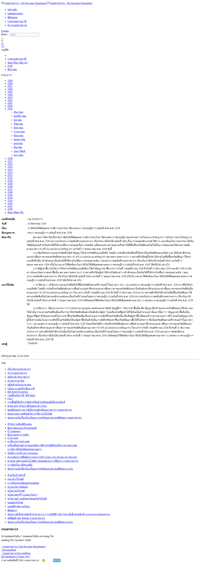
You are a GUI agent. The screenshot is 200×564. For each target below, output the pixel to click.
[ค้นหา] (2, 38)
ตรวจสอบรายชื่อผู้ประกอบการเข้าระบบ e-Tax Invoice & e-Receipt (42, 457)
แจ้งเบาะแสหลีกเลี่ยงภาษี (21, 388)
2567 (10, 86)
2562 (10, 100)
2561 (10, 103)
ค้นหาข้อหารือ (15, 212)
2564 (10, 94)
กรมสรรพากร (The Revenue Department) (23, 546)
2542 (10, 203)
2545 (10, 195)
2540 (10, 209)
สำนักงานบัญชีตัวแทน (20, 424)
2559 (10, 66)
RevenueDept (8, 550)
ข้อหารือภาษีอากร (18, 62)
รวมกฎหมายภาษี (17, 21)
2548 (10, 186)
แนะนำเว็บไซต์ (16, 479)
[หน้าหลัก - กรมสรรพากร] (46, 3)
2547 (10, 189)
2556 (10, 164)
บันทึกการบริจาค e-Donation (23, 453)
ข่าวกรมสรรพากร (17, 25)
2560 (10, 106)
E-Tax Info (13, 438)
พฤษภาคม (19, 139)
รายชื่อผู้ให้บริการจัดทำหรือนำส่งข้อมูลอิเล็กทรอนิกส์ (36, 402)
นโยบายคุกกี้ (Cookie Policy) (23, 494)
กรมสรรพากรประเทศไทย (15, 553)
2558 (10, 158)
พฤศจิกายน (20, 116)
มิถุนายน (18, 135)
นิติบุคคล (12, 17)
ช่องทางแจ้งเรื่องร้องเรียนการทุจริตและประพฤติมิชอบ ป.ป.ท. (40, 522)
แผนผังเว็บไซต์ (15, 502)
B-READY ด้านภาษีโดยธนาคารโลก (27, 406)
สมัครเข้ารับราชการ (19, 377)
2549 (10, 183)
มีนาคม (18, 147)
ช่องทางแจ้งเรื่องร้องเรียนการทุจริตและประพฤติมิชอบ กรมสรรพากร (45, 417)
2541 (10, 206)
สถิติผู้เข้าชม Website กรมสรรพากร (26, 518)
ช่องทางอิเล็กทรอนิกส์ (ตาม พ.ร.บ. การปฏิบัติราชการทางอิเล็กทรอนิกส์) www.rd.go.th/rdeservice (59, 514)
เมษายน (18, 143)
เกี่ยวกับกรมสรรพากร (19, 369)
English (5, 31)
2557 (10, 161)
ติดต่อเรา (12, 510)
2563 (10, 97)
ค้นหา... (5, 34)
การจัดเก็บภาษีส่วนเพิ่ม (20, 465)
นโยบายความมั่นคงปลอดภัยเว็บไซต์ (27, 498)
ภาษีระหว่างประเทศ (18, 441)
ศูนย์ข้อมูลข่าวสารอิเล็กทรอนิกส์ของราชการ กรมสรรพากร (40, 410)
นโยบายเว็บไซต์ (16, 490)
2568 (10, 83)
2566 (10, 89)
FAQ (10, 398)
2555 (10, 166)
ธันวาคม (18, 112)
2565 (10, 91)
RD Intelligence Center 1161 (15, 556)
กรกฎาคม (19, 131)
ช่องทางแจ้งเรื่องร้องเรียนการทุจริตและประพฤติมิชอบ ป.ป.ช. (40, 468)
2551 (10, 178)
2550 (10, 181)
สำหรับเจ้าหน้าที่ (16, 475)
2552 (10, 175)
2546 (10, 192)
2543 (10, 200)
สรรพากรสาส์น (16, 380)
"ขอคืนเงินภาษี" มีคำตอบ (21, 395)
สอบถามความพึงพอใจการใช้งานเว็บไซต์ (30, 413)
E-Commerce (14, 431)
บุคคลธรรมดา (15, 13)
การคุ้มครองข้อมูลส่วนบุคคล (23, 483)
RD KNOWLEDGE (18, 392)
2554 (10, 169)
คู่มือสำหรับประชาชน (19, 384)
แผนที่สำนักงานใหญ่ (19, 506)
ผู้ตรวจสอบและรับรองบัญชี (22, 428)
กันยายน (18, 123)
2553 (10, 172)
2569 (10, 80)
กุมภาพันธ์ (19, 151)
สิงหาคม (12, 69)
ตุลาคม (18, 120)
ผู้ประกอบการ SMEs (18, 434)
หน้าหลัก (12, 9)
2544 (10, 197)
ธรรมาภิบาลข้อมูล (18, 487)
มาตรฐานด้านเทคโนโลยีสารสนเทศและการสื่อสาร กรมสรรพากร (43, 461)
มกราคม (18, 155)
